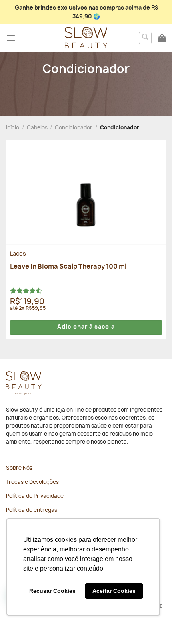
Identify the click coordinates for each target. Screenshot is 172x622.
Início (12, 128)
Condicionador (73, 128)
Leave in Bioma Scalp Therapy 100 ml (68, 266)
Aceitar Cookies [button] (114, 591)
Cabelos (37, 128)
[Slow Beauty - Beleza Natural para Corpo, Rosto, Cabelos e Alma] (86, 38)
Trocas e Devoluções (32, 482)
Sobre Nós (19, 468)
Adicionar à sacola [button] (86, 327)
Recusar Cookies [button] (52, 591)
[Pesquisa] (145, 38)
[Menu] (11, 38)
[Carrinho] (162, 38)
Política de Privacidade (35, 496)
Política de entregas (31, 510)
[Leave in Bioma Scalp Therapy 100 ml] (86, 192)
